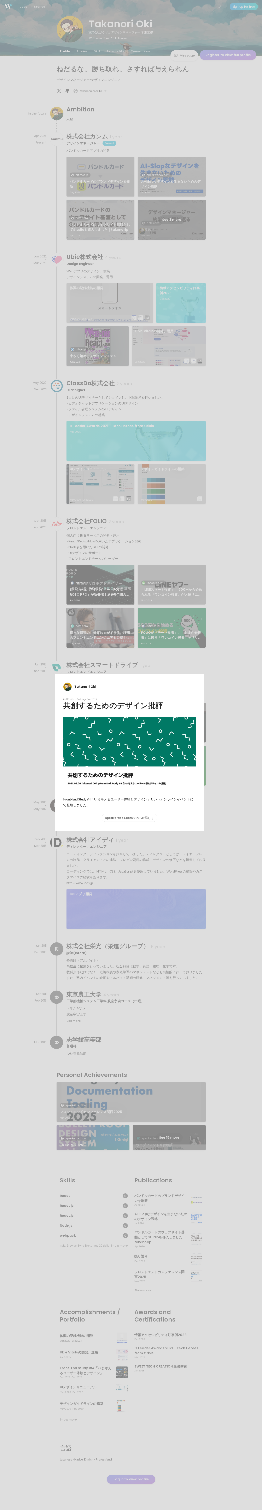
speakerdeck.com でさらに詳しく (129, 818)
